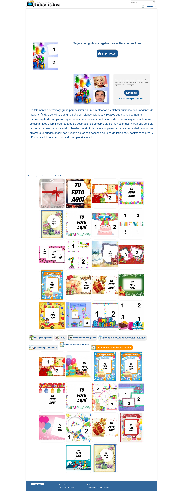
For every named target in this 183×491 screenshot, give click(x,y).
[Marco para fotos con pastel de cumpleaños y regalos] (105, 269)
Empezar (131, 92)
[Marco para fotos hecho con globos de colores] (131, 208)
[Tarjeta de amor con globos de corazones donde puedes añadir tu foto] (52, 442)
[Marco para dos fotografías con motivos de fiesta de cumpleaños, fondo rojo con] (131, 269)
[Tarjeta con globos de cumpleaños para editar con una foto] (52, 411)
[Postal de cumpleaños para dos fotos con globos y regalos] (105, 208)
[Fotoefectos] (43, 3)
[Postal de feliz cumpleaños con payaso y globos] (52, 330)
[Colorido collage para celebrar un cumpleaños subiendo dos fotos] (79, 442)
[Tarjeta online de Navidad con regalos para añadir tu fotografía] (105, 299)
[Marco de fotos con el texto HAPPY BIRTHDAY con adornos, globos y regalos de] (79, 238)
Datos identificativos (66, 487)
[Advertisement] (91, 25)
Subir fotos (109, 53)
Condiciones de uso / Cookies (98, 487)
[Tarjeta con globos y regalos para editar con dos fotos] (45, 56)
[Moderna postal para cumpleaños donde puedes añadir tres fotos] (131, 411)
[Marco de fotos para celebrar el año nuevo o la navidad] (79, 208)
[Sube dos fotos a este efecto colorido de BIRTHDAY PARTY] (105, 238)
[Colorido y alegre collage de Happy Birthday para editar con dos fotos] (105, 330)
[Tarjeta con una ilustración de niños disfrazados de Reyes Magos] (79, 472)
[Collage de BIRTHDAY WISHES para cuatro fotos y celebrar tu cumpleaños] (131, 238)
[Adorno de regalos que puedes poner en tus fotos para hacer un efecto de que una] (52, 208)
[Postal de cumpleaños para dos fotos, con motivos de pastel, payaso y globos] (79, 269)
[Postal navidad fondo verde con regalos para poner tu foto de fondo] (131, 299)
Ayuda (89, 484)
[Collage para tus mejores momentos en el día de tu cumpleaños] (131, 330)
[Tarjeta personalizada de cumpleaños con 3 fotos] (52, 269)
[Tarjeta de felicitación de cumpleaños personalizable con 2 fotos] (79, 330)
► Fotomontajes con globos (132, 99)
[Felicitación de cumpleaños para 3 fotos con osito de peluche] (105, 411)
